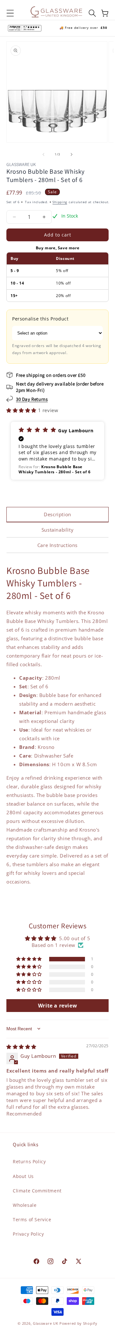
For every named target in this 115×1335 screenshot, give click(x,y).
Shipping (59, 202)
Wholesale (24, 1205)
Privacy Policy (28, 1234)
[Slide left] (43, 154)
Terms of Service (32, 1219)
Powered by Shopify (78, 1323)
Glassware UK (45, 1323)
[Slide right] (72, 154)
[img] (21, 1046)
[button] (10, 13)
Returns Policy (29, 1161)
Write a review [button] (57, 1005)
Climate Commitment (37, 1191)
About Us (23, 1176)
